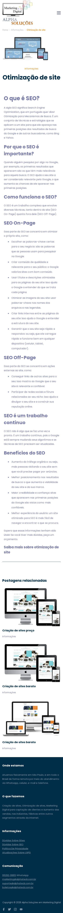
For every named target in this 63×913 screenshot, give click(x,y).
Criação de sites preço (18, 630)
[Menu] (59, 13)
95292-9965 (9, 875)
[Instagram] (15, 909)
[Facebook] (3, 909)
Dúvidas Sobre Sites (13, 840)
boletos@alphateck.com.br (17, 887)
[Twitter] (9, 909)
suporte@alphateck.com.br (17, 883)
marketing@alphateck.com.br (19, 879)
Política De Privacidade (15, 848)
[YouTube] (21, 909)
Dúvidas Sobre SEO (12, 844)
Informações (31, 68)
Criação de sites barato (19, 686)
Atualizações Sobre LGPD (16, 852)
